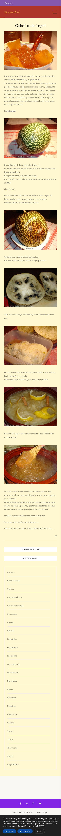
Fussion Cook (13, 664)
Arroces (10, 572)
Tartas (10, 739)
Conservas (12, 614)
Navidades (12, 681)
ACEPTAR (9, 831)
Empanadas (12, 647)
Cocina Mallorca (14, 597)
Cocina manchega (15, 605)
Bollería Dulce (13, 580)
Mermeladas (13, 672)
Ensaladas (12, 656)
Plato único (12, 714)
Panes (10, 689)
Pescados (11, 697)
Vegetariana (13, 764)
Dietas (10, 622)
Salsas (10, 731)
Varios (10, 756)
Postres (10, 722)
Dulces (10, 630)
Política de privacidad (23, 812)
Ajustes (39, 831)
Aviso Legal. (42, 812)
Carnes (10, 589)
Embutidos (12, 639)
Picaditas (11, 706)
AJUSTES (39, 826)
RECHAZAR (25, 831)
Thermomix (12, 748)
